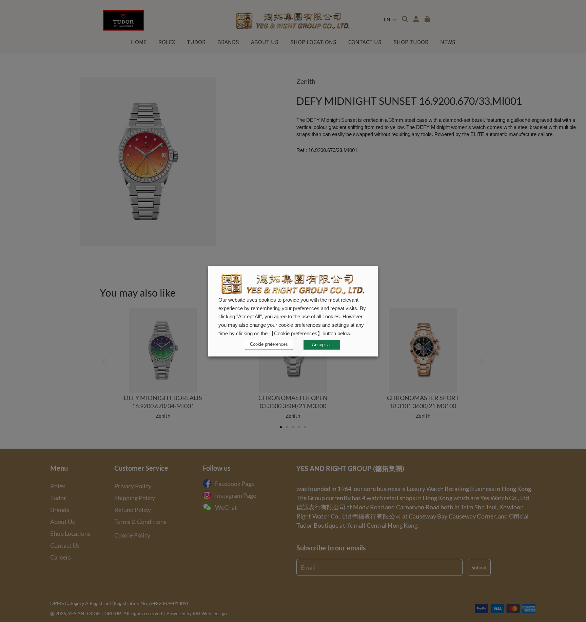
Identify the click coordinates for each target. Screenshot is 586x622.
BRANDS (228, 42)
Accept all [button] (322, 344)
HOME (138, 42)
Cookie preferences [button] (269, 344)
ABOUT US (264, 42)
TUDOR (196, 42)
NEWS (447, 42)
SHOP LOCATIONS (313, 42)
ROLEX (166, 42)
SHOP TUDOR (410, 42)
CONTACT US (365, 42)
